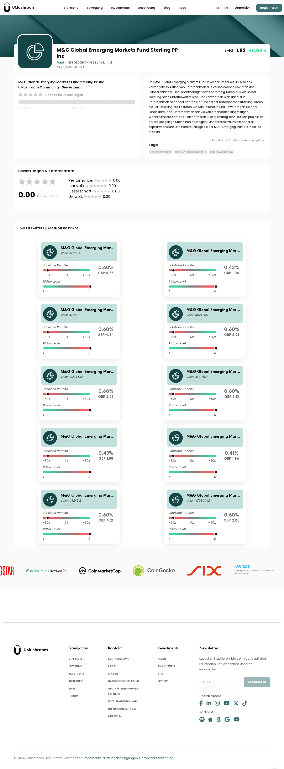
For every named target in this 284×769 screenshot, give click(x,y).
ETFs (160, 673)
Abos (182, 8)
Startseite (71, 8)
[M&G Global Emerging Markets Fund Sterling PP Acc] (205, 515)
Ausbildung (146, 8)
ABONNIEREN (257, 682)
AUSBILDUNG (76, 681)
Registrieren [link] (269, 8)
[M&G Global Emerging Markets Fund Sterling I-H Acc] (205, 268)
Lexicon (74, 696)
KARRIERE (113, 673)
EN (218, 7)
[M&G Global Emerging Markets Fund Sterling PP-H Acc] (205, 453)
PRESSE (112, 666)
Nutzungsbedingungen (120, 758)
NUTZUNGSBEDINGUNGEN (123, 701)
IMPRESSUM (114, 716)
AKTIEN (162, 658)
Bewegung (95, 8)
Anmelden (243, 8)
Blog (166, 8)
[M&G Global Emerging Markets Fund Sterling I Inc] (79, 330)
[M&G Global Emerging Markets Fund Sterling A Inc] (79, 515)
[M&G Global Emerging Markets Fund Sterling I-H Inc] (79, 453)
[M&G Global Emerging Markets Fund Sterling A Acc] (205, 330)
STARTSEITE (75, 658)
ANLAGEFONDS (166, 666)
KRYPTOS (163, 681)
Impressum (92, 758)
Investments (120, 8)
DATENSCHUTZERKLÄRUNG (123, 681)
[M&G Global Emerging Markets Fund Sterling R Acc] (205, 391)
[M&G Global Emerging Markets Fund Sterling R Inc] (79, 391)
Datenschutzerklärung (156, 758)
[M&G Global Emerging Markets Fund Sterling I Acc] (79, 268)
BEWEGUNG (75, 666)
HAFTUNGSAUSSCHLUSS (122, 709)
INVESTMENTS (76, 673)
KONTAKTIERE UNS (118, 658)
